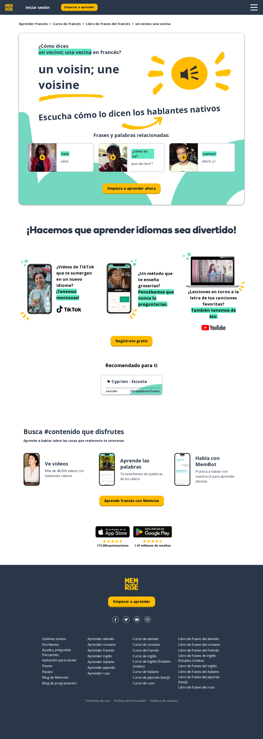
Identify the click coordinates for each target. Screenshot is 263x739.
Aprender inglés (100, 656)
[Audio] (189, 73)
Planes (47, 666)
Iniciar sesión (37, 7)
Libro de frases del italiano (198, 671)
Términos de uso (97, 701)
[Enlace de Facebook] (115, 619)
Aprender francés (33, 24)
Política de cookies (164, 701)
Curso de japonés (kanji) (151, 677)
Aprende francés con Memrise (131, 500)
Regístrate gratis (131, 340)
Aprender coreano (102, 644)
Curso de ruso (144, 683)
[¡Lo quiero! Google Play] (152, 532)
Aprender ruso (99, 673)
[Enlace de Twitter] (126, 619)
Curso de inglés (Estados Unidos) (152, 664)
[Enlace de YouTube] (137, 619)
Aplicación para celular (59, 660)
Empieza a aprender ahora (131, 188)
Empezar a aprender (79, 7)
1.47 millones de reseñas (152, 545)
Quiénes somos (54, 639)
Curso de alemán (146, 639)
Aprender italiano (101, 662)
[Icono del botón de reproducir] (42, 157)
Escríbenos (50, 644)
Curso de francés (67, 24)
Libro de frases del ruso (196, 687)
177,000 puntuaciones (113, 545)
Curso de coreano (146, 644)
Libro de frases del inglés (197, 666)
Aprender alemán (101, 639)
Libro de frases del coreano (199, 644)
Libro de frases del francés (108, 24)
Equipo (47, 671)
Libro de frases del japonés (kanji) (199, 679)
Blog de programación (59, 683)
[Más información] (254, 7)
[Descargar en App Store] (112, 532)
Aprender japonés (101, 667)
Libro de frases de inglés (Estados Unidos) (197, 658)
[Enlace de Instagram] (147, 619)
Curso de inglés (145, 656)
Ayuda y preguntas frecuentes (56, 652)
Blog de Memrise (55, 677)
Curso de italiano (146, 671)
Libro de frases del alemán (198, 639)
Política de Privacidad (130, 701)
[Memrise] (9, 7)
